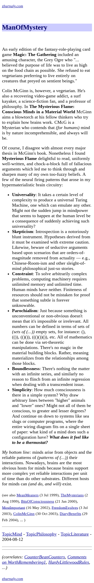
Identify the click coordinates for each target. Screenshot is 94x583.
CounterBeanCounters (44, 556)
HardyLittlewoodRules (68, 562)
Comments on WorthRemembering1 (44, 559)
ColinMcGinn (24, 514)
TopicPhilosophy (41, 534)
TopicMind (12, 534)
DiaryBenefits (70, 514)
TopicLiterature (75, 534)
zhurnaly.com (12, 6)
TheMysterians (72, 495)
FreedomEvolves (65, 507)
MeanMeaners (28, 495)
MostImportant (13, 507)
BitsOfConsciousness (37, 501)
